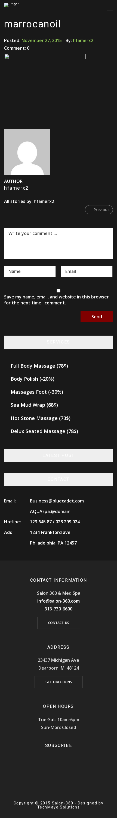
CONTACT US (58, 622)
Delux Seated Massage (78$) (44, 431)
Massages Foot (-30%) (37, 392)
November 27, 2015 (41, 40)
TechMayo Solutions (58, 807)
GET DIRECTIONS (58, 682)
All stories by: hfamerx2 (29, 201)
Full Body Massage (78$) (39, 365)
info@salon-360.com (58, 601)
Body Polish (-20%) (32, 378)
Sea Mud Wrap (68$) (34, 405)
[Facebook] (51, 771)
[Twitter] (58, 771)
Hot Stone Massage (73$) (40, 418)
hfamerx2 (83, 40)
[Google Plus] (66, 771)
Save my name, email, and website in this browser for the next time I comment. (56, 300)
